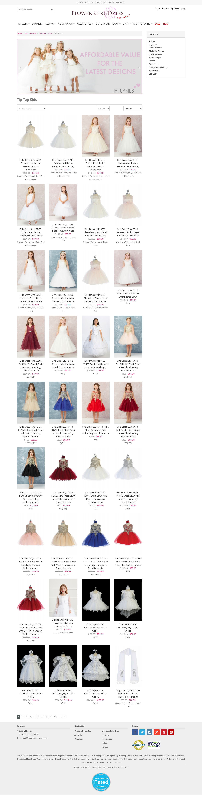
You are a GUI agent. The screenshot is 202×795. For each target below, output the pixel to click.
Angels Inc (153, 45)
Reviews (105, 736)
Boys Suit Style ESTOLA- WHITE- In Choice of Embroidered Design (128, 694)
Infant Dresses (105, 759)
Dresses (24, 23)
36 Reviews (101, 787)
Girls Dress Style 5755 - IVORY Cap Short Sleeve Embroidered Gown (128, 294)
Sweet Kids (153, 64)
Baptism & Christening (137, 23)
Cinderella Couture (156, 51)
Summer (37, 23)
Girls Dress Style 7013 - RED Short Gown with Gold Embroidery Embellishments (95, 430)
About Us (78, 736)
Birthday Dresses (118, 756)
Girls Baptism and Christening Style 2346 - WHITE (63, 694)
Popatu (152, 61)
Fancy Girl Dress (93, 759)
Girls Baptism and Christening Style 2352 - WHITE (95, 694)
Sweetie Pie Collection (158, 67)
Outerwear (103, 23)
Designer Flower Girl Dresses (89, 756)
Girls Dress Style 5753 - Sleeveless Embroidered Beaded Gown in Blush (128, 233)
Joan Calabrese (155, 54)
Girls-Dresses (30, 34)
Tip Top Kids (154, 71)
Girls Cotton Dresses (104, 763)
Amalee (152, 41)
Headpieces (21, 759)
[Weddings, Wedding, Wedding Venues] (101, 777)
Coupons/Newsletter (82, 732)
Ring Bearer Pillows (88, 763)
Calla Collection (155, 48)
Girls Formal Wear (140, 759)
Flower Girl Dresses (24, 756)
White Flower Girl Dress (175, 759)
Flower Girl (130, 756)
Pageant (50, 23)
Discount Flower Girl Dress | (145, 756)
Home (19, 34)
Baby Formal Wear (34, 759)
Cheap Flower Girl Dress (165, 756)
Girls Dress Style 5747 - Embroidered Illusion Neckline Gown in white (31, 233)
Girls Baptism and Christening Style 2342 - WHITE (95, 628)
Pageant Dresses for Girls (67, 756)
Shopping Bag (179, 9)
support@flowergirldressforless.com (33, 739)
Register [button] (165, 9)
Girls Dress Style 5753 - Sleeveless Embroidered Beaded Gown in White (63, 228)
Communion (66, 23)
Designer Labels (45, 34)
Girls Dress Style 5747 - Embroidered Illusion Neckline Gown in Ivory (63, 163)
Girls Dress (179, 756)
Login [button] (157, 9)
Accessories (85, 23)
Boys (117, 23)
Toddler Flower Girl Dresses (122, 759)
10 (55, 717)
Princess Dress (47, 759)
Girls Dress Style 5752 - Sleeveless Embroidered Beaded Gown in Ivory (63, 364)
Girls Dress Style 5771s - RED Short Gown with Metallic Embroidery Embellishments (128, 562)
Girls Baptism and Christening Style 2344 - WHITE (31, 694)
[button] (18, 67)
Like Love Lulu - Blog (110, 732)
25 (65, 717)
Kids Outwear (106, 756)
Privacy (105, 748)
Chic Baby (153, 74)
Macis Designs (155, 58)
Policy (104, 744)
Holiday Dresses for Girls (64, 759)
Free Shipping (107, 740)
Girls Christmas (79, 759)
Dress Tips (117, 763)
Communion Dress (50, 756)
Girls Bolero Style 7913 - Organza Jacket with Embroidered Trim (63, 623)
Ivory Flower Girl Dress (156, 759)
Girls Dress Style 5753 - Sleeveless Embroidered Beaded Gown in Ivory (95, 233)
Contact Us (78, 740)
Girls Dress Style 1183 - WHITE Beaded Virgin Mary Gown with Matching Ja (95, 364)
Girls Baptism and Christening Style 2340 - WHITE (128, 628)
